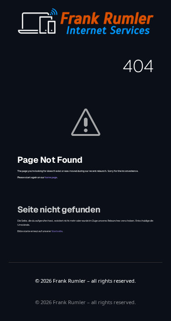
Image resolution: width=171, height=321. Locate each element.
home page (51, 177)
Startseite (57, 231)
